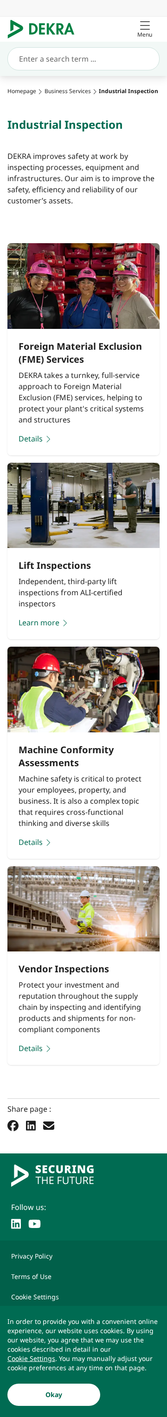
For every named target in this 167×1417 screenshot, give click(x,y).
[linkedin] (16, 1222)
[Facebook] (13, 1125)
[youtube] (34, 1222)
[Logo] (44, 29)
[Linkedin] (31, 1125)
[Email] (48, 1125)
